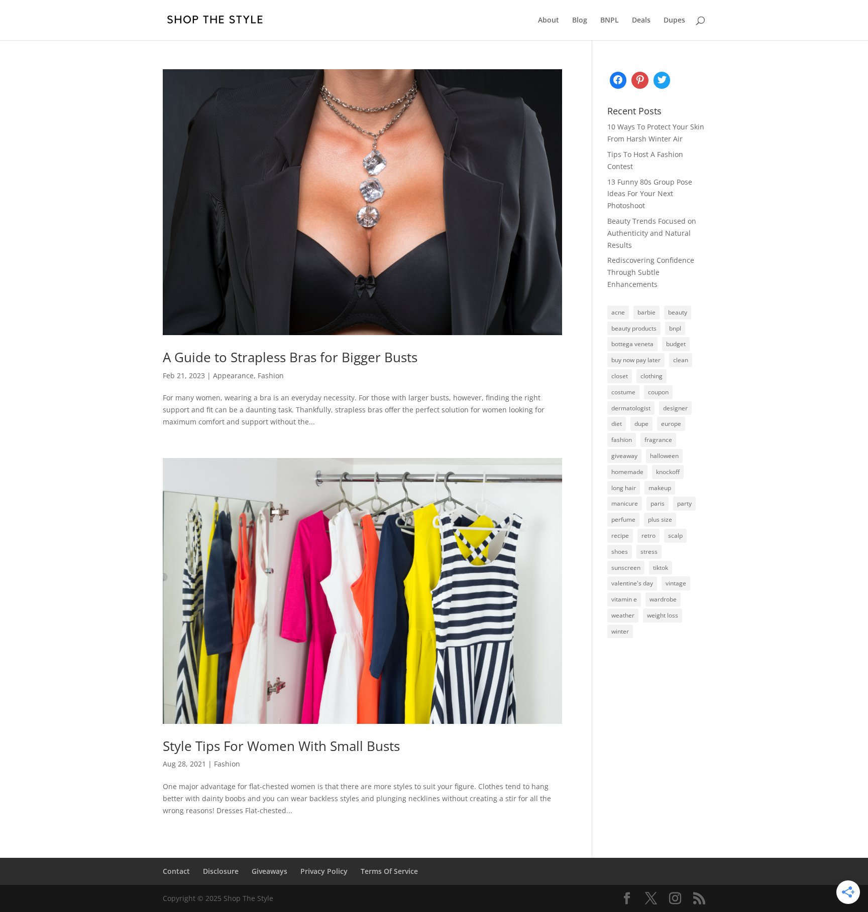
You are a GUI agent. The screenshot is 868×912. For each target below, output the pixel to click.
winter (620, 631)
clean (680, 360)
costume (623, 392)
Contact (176, 871)
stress (649, 551)
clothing (651, 376)
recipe (620, 535)
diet (616, 423)
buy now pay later (636, 360)
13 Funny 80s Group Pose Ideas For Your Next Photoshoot (649, 194)
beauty (677, 312)
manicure (624, 503)
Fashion (271, 375)
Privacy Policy (324, 871)
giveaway (624, 455)
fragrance (658, 439)
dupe (641, 423)
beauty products (634, 328)
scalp (675, 535)
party (684, 503)
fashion (621, 439)
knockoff (668, 472)
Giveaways (269, 871)
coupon (658, 392)
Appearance (233, 375)
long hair (623, 488)
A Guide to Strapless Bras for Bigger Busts (290, 357)
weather (622, 615)
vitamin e (624, 599)
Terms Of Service (389, 871)
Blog (579, 21)
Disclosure (221, 871)
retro (648, 535)
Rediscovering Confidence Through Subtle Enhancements (650, 272)
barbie (646, 312)
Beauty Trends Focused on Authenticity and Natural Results (651, 233)
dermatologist (630, 408)
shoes (619, 551)
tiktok (660, 567)
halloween (664, 455)
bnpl (675, 328)
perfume (623, 519)
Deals (641, 21)
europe (671, 423)
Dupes (674, 21)
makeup (659, 488)
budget (676, 344)
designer (675, 408)
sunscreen (625, 567)
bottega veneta (632, 344)
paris (657, 503)
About (548, 21)
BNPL (609, 21)
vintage (676, 583)
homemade (627, 472)
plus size (660, 519)
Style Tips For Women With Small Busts (281, 746)
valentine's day (632, 583)
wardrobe (663, 599)
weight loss (662, 615)
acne (618, 312)
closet (619, 376)
